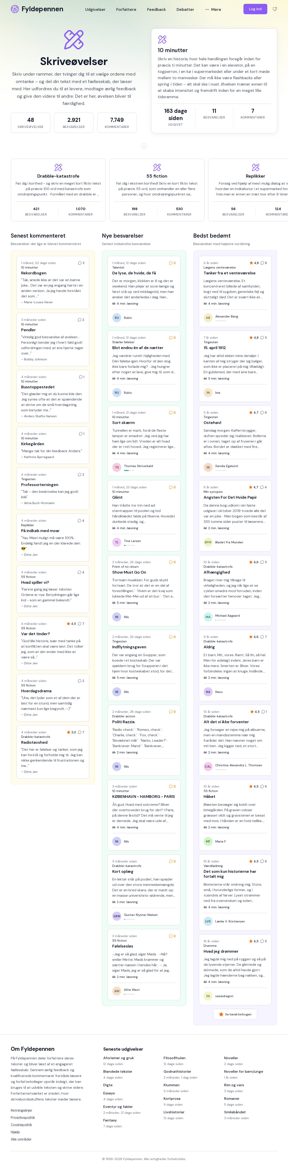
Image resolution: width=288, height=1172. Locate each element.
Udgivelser (95, 9)
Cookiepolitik (21, 1124)
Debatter (185, 9)
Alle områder (21, 1139)
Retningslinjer (21, 1110)
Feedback (156, 9)
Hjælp (15, 1132)
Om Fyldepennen (32, 1048)
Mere (216, 9)
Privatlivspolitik (23, 1117)
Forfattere (126, 9)
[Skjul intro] (144, 146)
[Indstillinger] (275, 9)
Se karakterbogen (238, 1014)
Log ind (255, 9)
